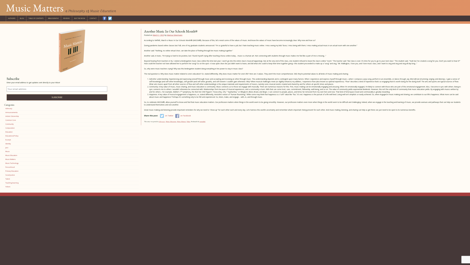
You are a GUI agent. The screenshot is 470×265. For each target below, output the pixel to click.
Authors (11, 18)
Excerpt (8, 140)
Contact (93, 18)
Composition (10, 128)
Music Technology (11, 163)
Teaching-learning (11, 183)
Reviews (66, 18)
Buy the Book (79, 18)
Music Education (171, 121)
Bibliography (53, 18)
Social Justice (10, 175)
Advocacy (162, 121)
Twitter (110, 18)
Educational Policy (11, 136)
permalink (202, 121)
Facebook (105, 18)
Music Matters (35, 7)
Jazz (6, 148)
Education (9, 132)
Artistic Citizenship (12, 116)
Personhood (10, 167)
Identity (8, 144)
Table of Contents (36, 18)
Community (9, 124)
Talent (7, 179)
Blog (22, 18)
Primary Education (11, 171)
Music (7, 151)
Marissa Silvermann (174, 35)
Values (188, 121)
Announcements (11, 112)
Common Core (10, 120)
